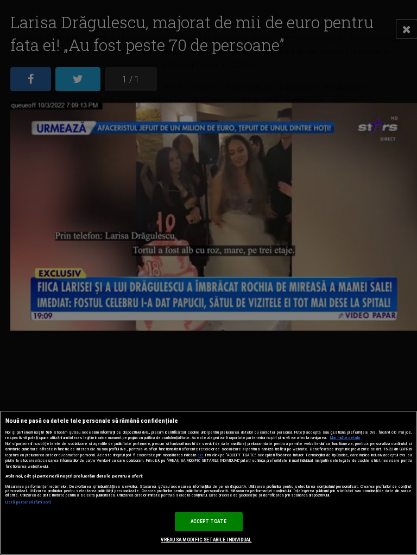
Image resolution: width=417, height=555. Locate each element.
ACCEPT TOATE (209, 521)
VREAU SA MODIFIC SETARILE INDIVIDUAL (206, 540)
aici (200, 455)
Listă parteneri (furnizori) (28, 502)
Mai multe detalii (345, 438)
